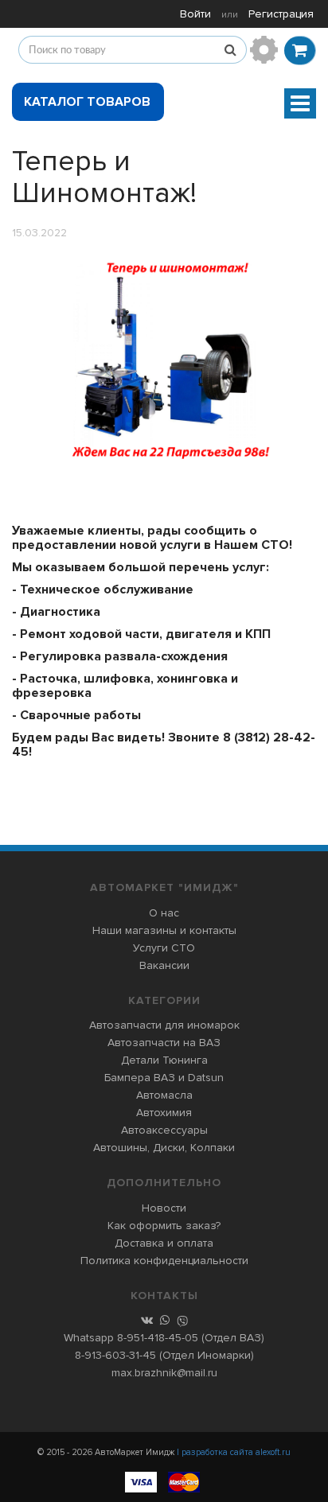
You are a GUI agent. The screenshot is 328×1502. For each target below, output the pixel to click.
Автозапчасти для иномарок (164, 1025)
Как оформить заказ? (164, 1225)
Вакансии (164, 965)
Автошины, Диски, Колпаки (164, 1147)
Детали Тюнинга (164, 1060)
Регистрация (281, 14)
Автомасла (164, 1095)
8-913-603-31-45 (115, 1355)
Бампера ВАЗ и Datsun (164, 1077)
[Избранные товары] (264, 50)
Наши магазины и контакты (164, 930)
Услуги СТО (164, 948)
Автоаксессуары (164, 1130)
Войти (195, 14)
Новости (164, 1208)
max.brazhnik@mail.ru (164, 1372)
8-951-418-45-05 (157, 1337)
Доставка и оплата (164, 1243)
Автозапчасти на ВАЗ (164, 1042)
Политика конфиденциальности (164, 1260)
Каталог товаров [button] (87, 102)
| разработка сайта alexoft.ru (234, 1452)
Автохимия (164, 1112)
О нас (164, 913)
